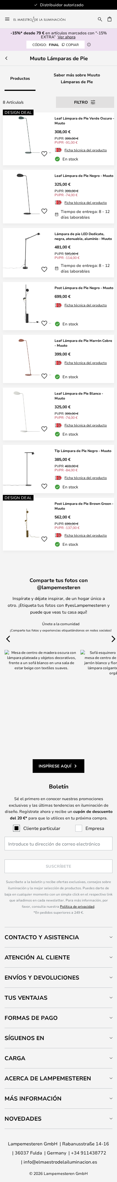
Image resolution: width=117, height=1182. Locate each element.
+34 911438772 (88, 1153)
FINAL (55, 44)
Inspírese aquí (55, 766)
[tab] (58, 937)
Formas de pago (31, 1018)
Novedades (23, 1118)
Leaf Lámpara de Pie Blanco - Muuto (79, 395)
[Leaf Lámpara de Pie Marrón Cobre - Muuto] (58, 359)
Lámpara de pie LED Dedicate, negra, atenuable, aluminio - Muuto (83, 236)
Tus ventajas (26, 997)
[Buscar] (100, 19)
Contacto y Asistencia (42, 937)
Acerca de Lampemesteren (48, 1078)
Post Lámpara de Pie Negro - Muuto (84, 287)
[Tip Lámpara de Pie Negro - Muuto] (58, 469)
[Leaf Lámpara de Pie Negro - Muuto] (58, 196)
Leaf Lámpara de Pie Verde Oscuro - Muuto (84, 120)
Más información (33, 1098)
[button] (44, 153)
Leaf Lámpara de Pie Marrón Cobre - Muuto (83, 343)
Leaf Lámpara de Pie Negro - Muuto (84, 175)
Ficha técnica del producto (85, 150)
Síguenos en (24, 1038)
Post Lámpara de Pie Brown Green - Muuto (84, 506)
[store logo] (43, 19)
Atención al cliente (37, 957)
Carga (15, 1058)
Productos (20, 78)
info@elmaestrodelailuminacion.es (60, 1162)
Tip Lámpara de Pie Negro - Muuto (83, 450)
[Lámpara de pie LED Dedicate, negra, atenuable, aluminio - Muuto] (58, 253)
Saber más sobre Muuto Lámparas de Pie (77, 78)
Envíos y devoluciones (42, 977)
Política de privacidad (77, 906)
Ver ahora (67, 36)
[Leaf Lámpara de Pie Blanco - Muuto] (58, 414)
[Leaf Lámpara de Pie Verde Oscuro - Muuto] (58, 138)
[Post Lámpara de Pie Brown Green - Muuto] (58, 524)
